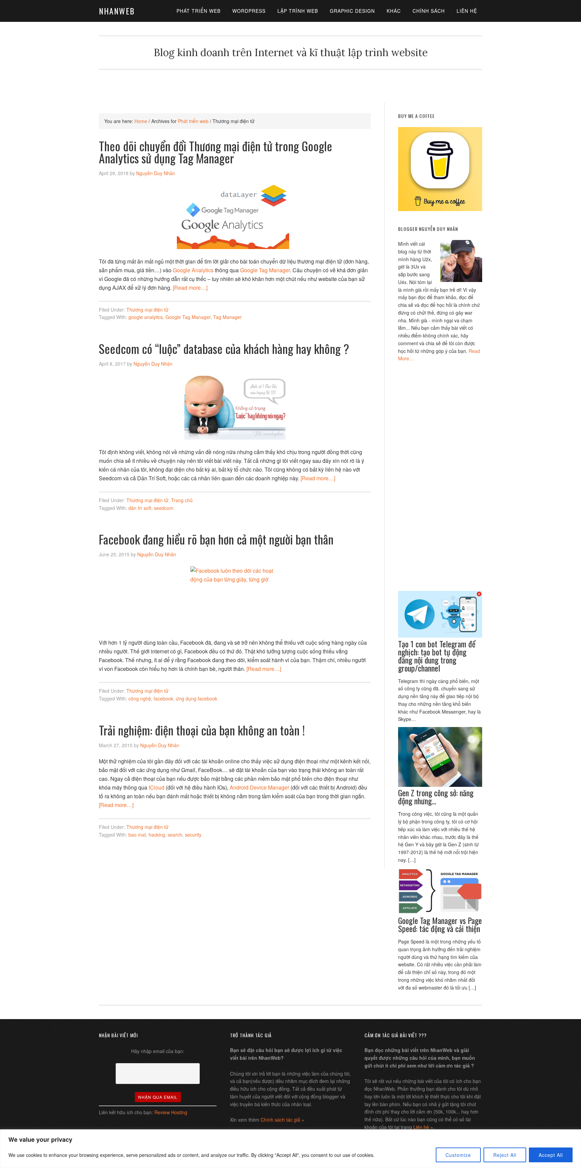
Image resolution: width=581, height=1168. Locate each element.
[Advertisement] (290, 85)
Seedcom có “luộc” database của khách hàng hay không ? (224, 348)
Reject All (504, 1155)
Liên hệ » (423, 1127)
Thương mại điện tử (147, 309)
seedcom (163, 508)
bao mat (137, 834)
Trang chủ (182, 500)
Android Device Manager (259, 787)
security (193, 834)
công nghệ (139, 698)
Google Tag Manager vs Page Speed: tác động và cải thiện (440, 924)
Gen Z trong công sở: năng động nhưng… (435, 797)
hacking (157, 834)
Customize (458, 1155)
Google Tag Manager (265, 270)
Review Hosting (170, 1112)
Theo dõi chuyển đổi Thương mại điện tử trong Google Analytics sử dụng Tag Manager (215, 152)
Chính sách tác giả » (282, 1119)
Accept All (551, 1155)
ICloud (157, 787)
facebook (163, 698)
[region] (290, 1148)
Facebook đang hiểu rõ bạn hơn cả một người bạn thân (216, 539)
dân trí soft (139, 508)
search (175, 834)
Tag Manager (227, 317)
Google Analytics (193, 270)
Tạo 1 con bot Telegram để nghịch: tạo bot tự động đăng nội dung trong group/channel (436, 656)
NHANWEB (117, 11)
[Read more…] (190, 287)
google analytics (145, 317)
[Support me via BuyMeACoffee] (440, 209)
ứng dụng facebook (196, 698)
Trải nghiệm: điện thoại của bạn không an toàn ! (202, 730)
